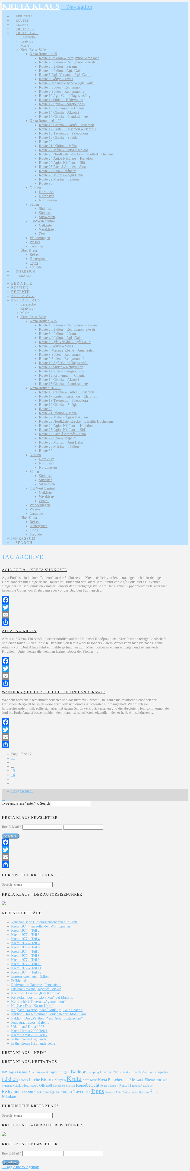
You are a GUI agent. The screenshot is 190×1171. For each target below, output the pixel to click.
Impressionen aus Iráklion (30, 976)
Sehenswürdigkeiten (48, 1092)
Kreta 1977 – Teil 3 (25, 935)
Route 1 (104, 1085)
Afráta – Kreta (19, 631)
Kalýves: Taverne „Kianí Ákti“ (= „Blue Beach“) (47, 1010)
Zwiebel (127, 1092)
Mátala (17, 1085)
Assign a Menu (22, 791)
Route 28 (148, 1085)
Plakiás (70, 1085)
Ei (135, 1072)
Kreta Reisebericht (113, 1079)
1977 (4, 1072)
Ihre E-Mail (12, 827)
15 (13, 771)
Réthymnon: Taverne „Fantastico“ (36, 985)
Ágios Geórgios (140, 1092)
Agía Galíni (17, 1072)
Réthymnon (12, 1091)
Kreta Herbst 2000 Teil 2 (29, 1035)
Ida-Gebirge (145, 1072)
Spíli (70, 1092)
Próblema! (18, 981)
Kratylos (60, 1080)
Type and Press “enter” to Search (26, 803)
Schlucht (30, 1092)
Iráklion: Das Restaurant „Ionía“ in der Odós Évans (48, 1014)
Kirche (34, 1079)
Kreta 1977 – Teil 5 (25, 943)
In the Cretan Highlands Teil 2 (33, 1043)
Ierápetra (160, 1072)
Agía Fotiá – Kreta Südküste (34, 570)
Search (7, 884)
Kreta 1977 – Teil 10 (26, 964)
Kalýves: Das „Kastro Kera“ (32, 1006)
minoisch (162, 1080)
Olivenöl (45, 1085)
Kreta (74, 1078)
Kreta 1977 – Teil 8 (25, 955)
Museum (7, 1085)
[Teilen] (86, 622)
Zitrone (118, 1092)
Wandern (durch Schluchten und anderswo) (53, 692)
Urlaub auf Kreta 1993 (27, 1027)
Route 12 (125, 1085)
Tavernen (81, 1091)
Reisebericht (87, 1085)
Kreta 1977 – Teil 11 (26, 968)
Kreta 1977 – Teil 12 (26, 972)
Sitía (63, 1092)
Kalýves (23, 1080)
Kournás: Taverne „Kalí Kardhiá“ (35, 993)
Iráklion (10, 1079)
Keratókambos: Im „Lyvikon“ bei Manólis (42, 997)
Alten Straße (36, 1072)
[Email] (86, 614)
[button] (76, 7)
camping (93, 1072)
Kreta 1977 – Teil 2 (25, 930)
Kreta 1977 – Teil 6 (25, 947)
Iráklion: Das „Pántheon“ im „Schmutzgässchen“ (47, 1018)
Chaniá (106, 1072)
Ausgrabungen (58, 1072)
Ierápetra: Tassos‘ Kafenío (30, 1022)
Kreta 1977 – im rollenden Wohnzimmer (40, 926)
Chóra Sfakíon (123, 1072)
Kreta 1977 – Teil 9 (25, 960)
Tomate (109, 1092)
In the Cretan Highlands (28, 1039)
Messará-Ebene (142, 1079)
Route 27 (137, 1085)
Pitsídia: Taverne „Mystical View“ (36, 989)
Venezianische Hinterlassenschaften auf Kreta (44, 922)
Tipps (97, 1091)
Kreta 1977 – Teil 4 (25, 939)
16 (13, 775)
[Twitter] (86, 607)
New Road (30, 1085)
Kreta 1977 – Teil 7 (25, 951)
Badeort (79, 1072)
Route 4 (114, 1085)
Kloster (47, 1079)
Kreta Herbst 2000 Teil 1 (29, 1031)
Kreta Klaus (89, 1080)
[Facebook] (86, 600)
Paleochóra (59, 1085)
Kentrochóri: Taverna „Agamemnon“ (38, 1001)
